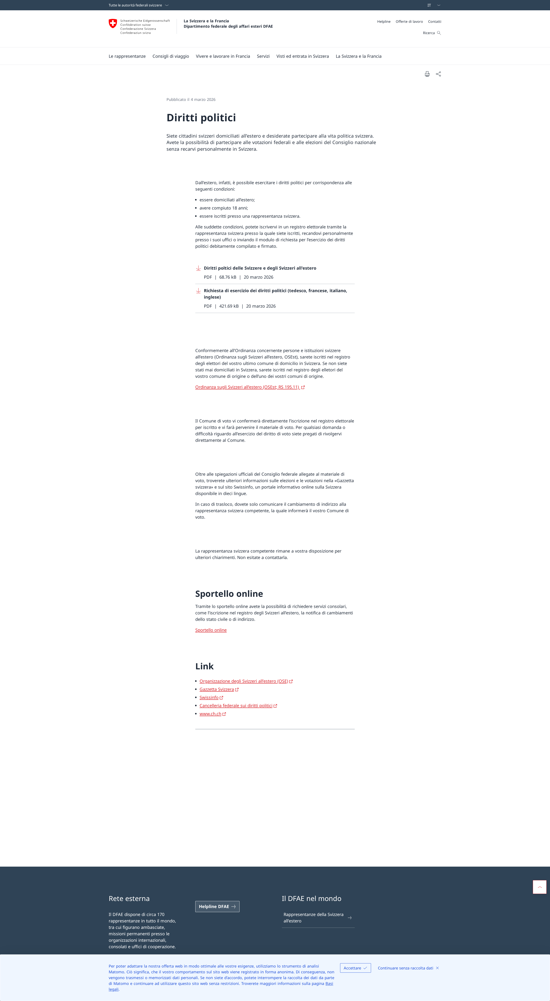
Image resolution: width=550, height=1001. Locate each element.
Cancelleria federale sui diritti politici (236, 705)
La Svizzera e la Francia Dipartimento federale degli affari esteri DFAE (228, 23)
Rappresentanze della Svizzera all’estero (314, 917)
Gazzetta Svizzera (217, 689)
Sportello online (211, 630)
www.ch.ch (210, 714)
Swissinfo (209, 697)
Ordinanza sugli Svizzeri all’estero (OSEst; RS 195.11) (247, 387)
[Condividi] (438, 73)
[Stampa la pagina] (427, 73)
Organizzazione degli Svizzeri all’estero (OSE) (244, 681)
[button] (127, 56)
